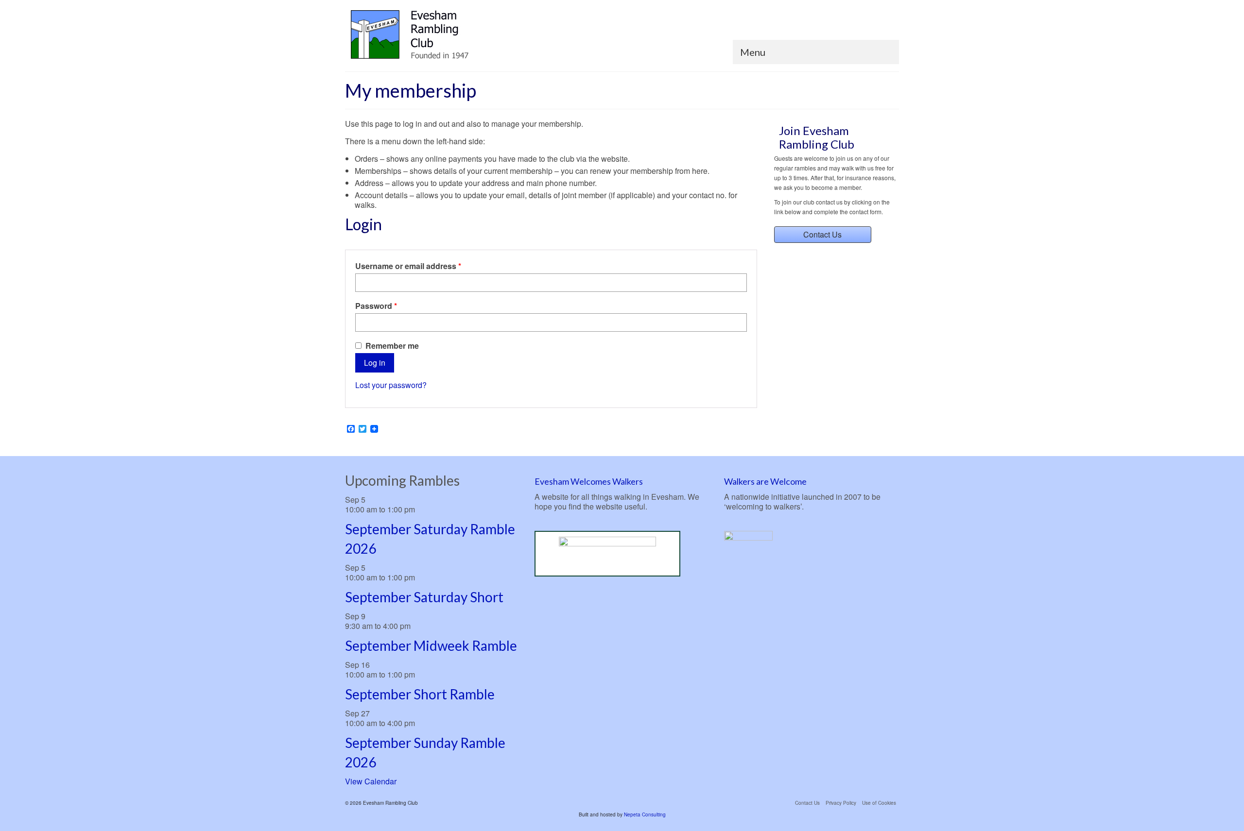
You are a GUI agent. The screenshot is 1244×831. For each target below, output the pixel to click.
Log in (374, 362)
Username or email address (425, 266)
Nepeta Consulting (645, 814)
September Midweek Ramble (431, 645)
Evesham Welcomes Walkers (589, 481)
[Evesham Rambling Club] (432, 35)
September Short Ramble (420, 694)
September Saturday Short (424, 597)
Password (393, 306)
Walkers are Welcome (765, 481)
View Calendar (371, 781)
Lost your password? (391, 384)
